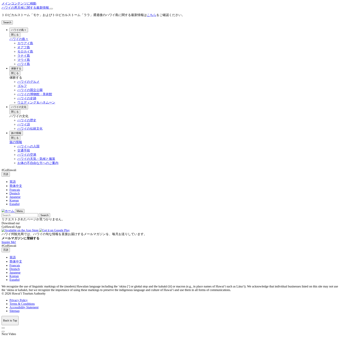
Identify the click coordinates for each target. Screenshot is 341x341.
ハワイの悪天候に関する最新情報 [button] (26, 7)
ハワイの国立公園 (30, 90)
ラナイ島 (23, 55)
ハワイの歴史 (26, 120)
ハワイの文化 (18, 107)
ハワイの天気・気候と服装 (36, 158)
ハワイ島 (23, 64)
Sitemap (14, 311)
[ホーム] (8, 211)
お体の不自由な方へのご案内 (37, 163)
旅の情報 (16, 133)
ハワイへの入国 (28, 146)
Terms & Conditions (22, 303)
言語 (5, 174)
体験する (16, 68)
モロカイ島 (25, 51)
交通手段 (23, 150)
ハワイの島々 (18, 29)
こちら (151, 15)
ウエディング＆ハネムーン (36, 102)
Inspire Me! (9, 242)
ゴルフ (22, 86)
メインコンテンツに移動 (19, 3)
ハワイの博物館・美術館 (34, 94)
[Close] (51, 8)
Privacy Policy (18, 300)
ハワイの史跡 (26, 98)
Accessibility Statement (23, 307)
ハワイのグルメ (28, 81)
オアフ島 (23, 47)
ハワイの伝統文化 (30, 128)
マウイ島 (23, 59)
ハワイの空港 (26, 154)
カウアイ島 (25, 43)
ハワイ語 (23, 124)
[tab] (170, 8)
